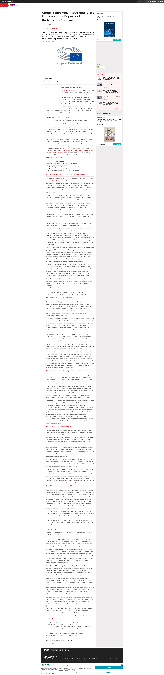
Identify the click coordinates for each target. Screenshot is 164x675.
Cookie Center (95, 652)
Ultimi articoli (22, 5)
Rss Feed (57, 652)
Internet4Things (61, 5)
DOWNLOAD (117, 39)
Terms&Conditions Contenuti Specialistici (81, 652)
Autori (48, 652)
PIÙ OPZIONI (109, 672)
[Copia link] (52, 28)
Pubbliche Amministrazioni (79, 97)
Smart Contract (56, 181)
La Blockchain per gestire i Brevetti (57, 168)
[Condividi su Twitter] (45, 28)
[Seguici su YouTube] (68, 650)
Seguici (53, 650)
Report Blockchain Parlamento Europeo (70, 123)
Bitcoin (73, 136)
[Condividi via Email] (54, 28)
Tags (52, 652)
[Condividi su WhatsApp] (43, 28)
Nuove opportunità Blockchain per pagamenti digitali (62, 163)
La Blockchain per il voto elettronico (57, 165)
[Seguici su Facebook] (65, 650)
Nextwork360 (47, 658)
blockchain (64, 104)
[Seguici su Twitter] (63, 650)
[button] (4, 5)
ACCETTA (109, 668)
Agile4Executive (75, 5)
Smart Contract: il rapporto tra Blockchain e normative (63, 170)
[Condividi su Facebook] (49, 28)
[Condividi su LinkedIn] (47, 28)
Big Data (40, 5)
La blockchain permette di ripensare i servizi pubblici (63, 167)
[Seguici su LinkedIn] (60, 650)
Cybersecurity (46, 5)
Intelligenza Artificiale (32, 5)
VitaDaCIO (68, 5)
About (45, 652)
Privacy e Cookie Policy (65, 652)
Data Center (53, 5)
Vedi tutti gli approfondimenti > (114, 108)
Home (43, 24)
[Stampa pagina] (57, 28)
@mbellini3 (73, 87)
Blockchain (49, 24)
